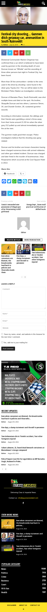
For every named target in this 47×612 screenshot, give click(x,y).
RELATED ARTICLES (13, 240)
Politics (4, 572)
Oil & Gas (5, 588)
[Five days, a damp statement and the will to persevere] (24, 249)
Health (4, 592)
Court (3, 584)
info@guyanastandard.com (28, 498)
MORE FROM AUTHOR (32, 240)
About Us (23, 605)
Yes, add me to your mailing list (15, 343)
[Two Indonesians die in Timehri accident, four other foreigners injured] (39, 247)
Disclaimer (11, 605)
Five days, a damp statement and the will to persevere (23, 259)
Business (5, 580)
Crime (3, 576)
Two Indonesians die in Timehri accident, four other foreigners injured (38, 257)
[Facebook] (23, 503)
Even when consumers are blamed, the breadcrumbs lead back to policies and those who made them (7, 264)
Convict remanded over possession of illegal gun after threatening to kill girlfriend (11, 208)
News (3, 568)
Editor (5, 45)
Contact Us (35, 605)
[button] (43, 3)
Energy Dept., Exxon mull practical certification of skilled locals (36, 206)
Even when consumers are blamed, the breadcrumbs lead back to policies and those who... (21, 417)
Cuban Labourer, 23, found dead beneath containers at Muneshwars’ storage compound (22, 448)
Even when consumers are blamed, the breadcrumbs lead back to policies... (29, 523)
